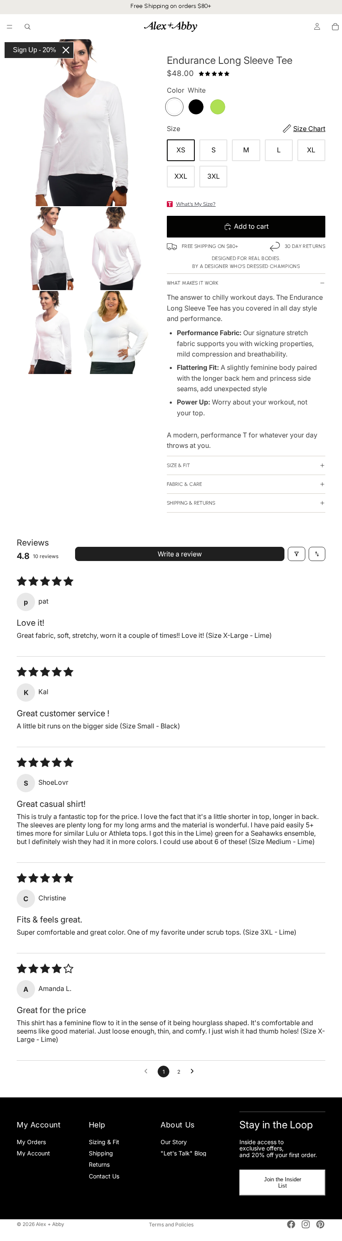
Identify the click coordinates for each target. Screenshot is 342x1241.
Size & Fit (178, 465)
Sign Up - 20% (34, 49)
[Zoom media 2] (50, 248)
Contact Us (104, 1176)
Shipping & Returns (191, 503)
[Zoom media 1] (83, 122)
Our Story (174, 1141)
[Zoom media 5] (117, 332)
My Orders (31, 1141)
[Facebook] (291, 1224)
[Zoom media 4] (50, 332)
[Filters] (296, 554)
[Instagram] (306, 1224)
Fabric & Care (184, 484)
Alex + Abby (50, 1224)
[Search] (27, 27)
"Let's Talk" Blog (183, 1153)
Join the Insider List (282, 1183)
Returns (99, 1164)
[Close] (66, 50)
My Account (33, 1153)
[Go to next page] (194, 1071)
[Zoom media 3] (117, 248)
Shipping (101, 1153)
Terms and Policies (171, 1224)
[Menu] (9, 26)
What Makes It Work (192, 283)
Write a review (180, 554)
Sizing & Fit (104, 1141)
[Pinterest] (320, 1224)
